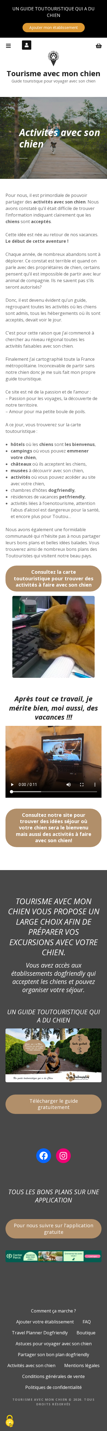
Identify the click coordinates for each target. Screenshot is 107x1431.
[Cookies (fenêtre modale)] (9, 1421)
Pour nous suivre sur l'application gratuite (53, 1228)
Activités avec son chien (31, 1365)
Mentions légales (82, 1365)
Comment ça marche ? (53, 1311)
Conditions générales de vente (53, 1376)
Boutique (86, 1333)
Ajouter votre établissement (45, 1322)
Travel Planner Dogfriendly (40, 1333)
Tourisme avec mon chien (53, 73)
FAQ (87, 1322)
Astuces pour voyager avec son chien (54, 1344)
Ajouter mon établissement (53, 27)
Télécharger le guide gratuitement (53, 1104)
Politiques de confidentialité (53, 1387)
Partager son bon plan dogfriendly (53, 1355)
